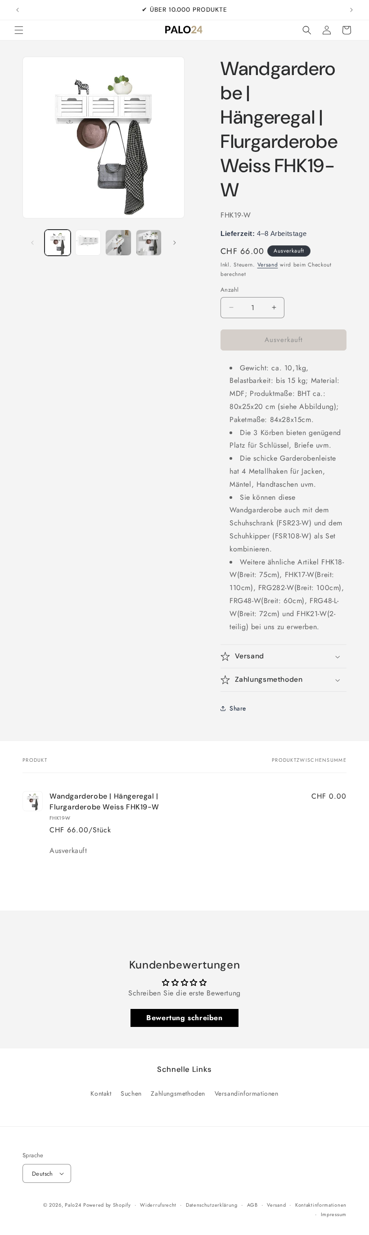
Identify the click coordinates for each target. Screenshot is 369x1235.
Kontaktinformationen (320, 1204)
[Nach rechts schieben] (174, 243)
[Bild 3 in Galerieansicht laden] (118, 243)
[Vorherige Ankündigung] (17, 10)
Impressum (333, 1214)
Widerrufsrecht (158, 1204)
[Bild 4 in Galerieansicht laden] (149, 243)
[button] (19, 30)
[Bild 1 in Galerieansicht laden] (58, 243)
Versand (267, 265)
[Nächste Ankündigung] (351, 10)
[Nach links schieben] (32, 243)
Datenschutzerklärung (212, 1204)
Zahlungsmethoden (178, 1093)
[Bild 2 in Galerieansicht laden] (88, 243)
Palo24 (73, 1204)
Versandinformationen (247, 1093)
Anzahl (229, 289)
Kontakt (100, 1093)
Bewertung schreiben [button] (184, 1018)
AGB (252, 1204)
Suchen (131, 1093)
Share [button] (238, 708)
